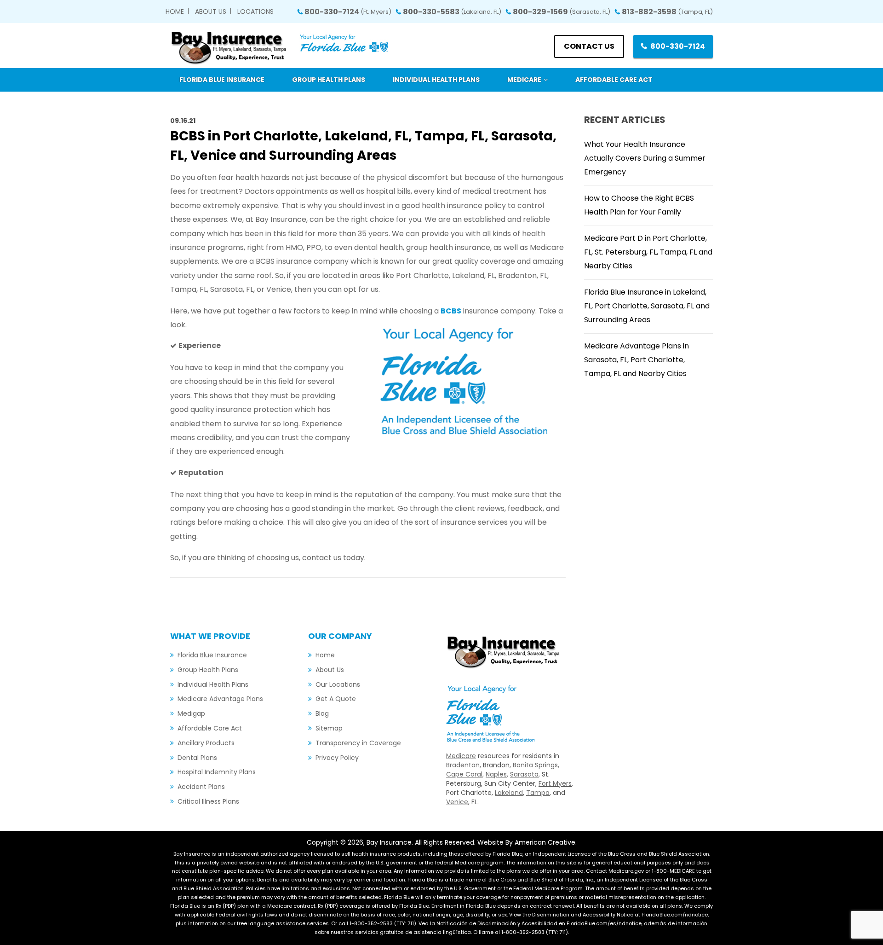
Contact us (589, 46)
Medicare (461, 755)
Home (175, 11)
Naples (496, 774)
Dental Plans (197, 757)
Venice (457, 801)
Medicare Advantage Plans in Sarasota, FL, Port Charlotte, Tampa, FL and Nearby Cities (636, 360)
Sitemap (329, 728)
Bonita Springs (535, 765)
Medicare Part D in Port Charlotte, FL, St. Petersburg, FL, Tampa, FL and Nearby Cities (648, 252)
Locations (255, 11)
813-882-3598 (667, 11)
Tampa (538, 792)
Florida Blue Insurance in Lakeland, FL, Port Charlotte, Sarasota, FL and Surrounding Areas (647, 306)
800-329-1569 (561, 11)
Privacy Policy (337, 757)
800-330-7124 (347, 11)
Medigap (191, 713)
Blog (322, 713)
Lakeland (509, 792)
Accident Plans (201, 786)
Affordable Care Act (210, 728)
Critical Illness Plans (208, 801)
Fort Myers (555, 783)
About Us (210, 11)
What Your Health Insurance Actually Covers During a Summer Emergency (644, 158)
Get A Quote (335, 698)
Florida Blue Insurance (212, 655)
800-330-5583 (452, 11)
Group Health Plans (208, 669)
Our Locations (337, 684)
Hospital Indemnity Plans (217, 772)
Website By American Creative (526, 842)
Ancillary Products (206, 743)
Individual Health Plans (213, 684)
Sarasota (524, 774)
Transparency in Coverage (358, 743)
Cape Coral (464, 774)
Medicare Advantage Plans (220, 698)
